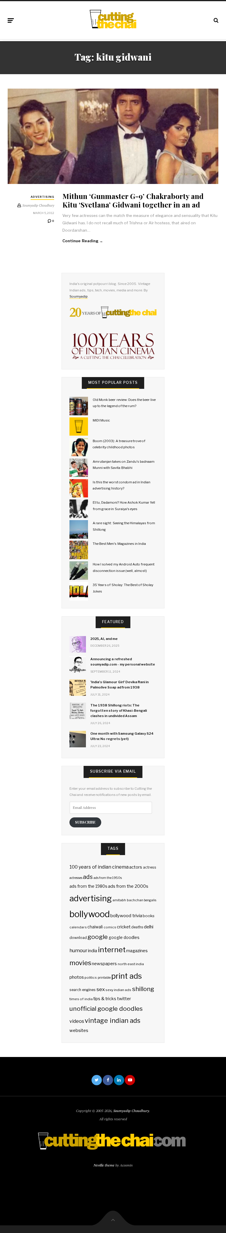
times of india (80, 999)
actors (135, 867)
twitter (124, 998)
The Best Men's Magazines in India (119, 544)
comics (110, 927)
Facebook (108, 1080)
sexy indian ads (118, 990)
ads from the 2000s (128, 886)
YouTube (130, 1080)
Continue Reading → (82, 240)
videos (76, 1021)
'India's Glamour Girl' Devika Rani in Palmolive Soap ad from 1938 (119, 684)
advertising (90, 898)
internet (112, 949)
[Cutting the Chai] (113, 19)
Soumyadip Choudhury (131, 1110)
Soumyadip (78, 296)
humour (78, 950)
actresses (75, 878)
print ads (126, 975)
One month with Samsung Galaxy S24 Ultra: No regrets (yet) (122, 736)
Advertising (42, 196)
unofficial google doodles (105, 1008)
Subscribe (85, 821)
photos (76, 977)
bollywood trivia (126, 915)
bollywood (89, 914)
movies (80, 963)
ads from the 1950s (108, 878)
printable (104, 978)
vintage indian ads (112, 1020)
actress (149, 867)
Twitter (97, 1080)
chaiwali (95, 927)
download (78, 937)
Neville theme (104, 1165)
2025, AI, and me (104, 639)
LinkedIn (119, 1080)
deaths (137, 927)
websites (78, 1030)
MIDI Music (101, 420)
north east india (131, 964)
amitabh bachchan (127, 900)
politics (90, 977)
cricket (124, 927)
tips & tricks (104, 998)
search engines (82, 990)
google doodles (124, 937)
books (148, 915)
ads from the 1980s (88, 886)
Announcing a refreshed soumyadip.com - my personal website (122, 661)
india (92, 950)
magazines (137, 950)
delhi (148, 927)
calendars (78, 927)
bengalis (150, 900)
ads (88, 876)
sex (101, 989)
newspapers (104, 963)
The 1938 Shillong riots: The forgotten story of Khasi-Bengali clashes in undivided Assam (118, 710)
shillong (143, 989)
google (97, 936)
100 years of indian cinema (99, 867)
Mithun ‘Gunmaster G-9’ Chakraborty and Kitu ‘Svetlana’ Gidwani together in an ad (133, 200)
